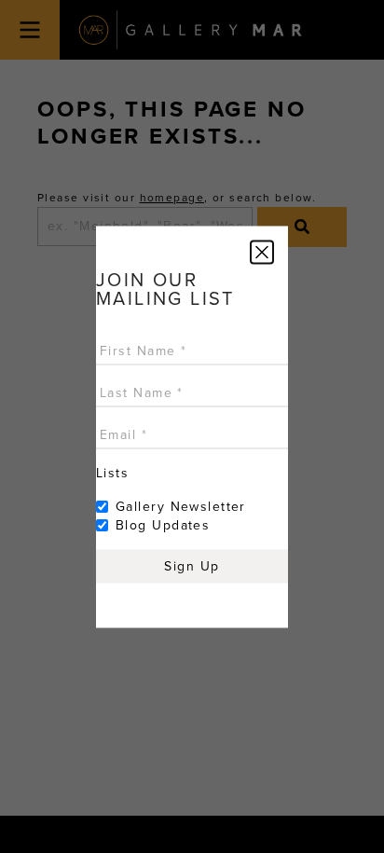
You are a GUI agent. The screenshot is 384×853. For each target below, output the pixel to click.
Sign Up (191, 565)
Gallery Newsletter (181, 506)
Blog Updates (163, 524)
